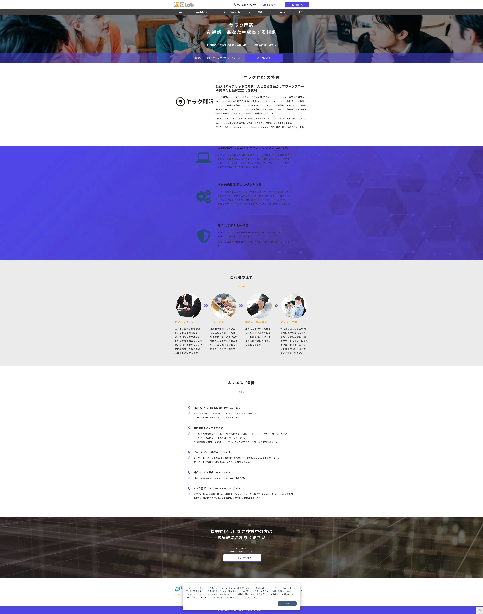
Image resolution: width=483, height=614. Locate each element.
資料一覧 (299, 5)
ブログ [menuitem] (282, 12)
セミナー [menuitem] (303, 12)
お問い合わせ (272, 5)
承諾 (287, 603)
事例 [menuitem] (260, 12)
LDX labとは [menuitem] (202, 12)
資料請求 (265, 58)
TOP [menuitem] (180, 12)
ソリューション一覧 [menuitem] (231, 12)
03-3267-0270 (246, 4)
